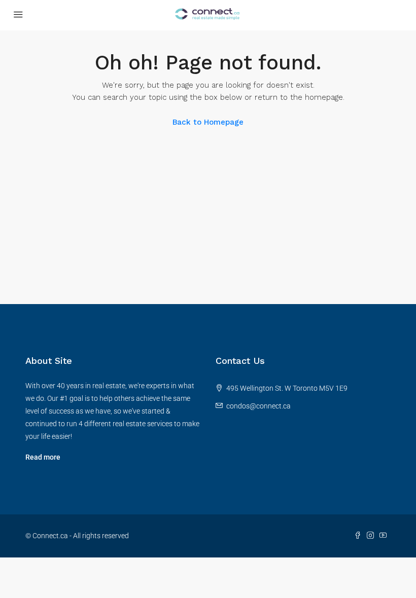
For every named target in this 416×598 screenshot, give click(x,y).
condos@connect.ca (258, 406)
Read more (42, 457)
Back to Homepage (208, 122)
